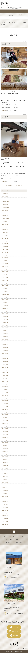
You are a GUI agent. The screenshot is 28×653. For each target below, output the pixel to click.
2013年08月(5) (5, 485)
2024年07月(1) (5, 249)
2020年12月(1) (5, 322)
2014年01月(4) (5, 476)
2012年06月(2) (5, 515)
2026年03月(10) (5, 207)
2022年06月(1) (5, 299)
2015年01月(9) (5, 459)
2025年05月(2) (5, 229)
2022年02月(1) (5, 311)
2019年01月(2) (5, 356)
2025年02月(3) (5, 235)
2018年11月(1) (5, 358)
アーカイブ (4, 190)
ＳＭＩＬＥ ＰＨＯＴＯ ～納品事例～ (14, 14)
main (14, 185)
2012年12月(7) (5, 504)
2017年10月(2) (5, 384)
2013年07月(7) (5, 487)
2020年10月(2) (5, 327)
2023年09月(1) (5, 263)
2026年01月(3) (5, 213)
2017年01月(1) (5, 406)
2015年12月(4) (5, 431)
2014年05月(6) (5, 468)
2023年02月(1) (5, 277)
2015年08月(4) (5, 440)
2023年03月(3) (5, 274)
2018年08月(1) (5, 361)
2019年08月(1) (5, 347)
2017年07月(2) (5, 392)
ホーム (2, 14)
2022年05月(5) (5, 302)
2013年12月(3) (5, 479)
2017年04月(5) (5, 398)
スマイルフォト (9, 539)
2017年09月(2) (5, 386)
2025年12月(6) (5, 215)
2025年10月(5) (5, 221)
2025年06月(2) (5, 227)
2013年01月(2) (5, 501)
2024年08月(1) (5, 246)
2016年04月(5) (5, 423)
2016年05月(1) (5, 420)
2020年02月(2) (5, 339)
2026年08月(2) (5, 193)
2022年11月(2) (5, 285)
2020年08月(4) (5, 333)
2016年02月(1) (5, 428)
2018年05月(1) (5, 370)
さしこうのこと (12, 536)
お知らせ (5, 536)
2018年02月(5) (5, 378)
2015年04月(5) (5, 451)
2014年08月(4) (5, 462)
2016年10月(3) (5, 412)
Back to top (14, 531)
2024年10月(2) (5, 241)
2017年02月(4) (5, 403)
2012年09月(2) (5, 507)
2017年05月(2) (5, 395)
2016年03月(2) (5, 426)
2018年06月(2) (5, 367)
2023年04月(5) (5, 271)
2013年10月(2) (5, 482)
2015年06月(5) (5, 445)
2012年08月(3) (5, 510)
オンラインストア (10, 542)
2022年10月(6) (5, 288)
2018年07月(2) (5, 364)
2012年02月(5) (5, 524)
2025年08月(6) (5, 224)
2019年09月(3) (5, 344)
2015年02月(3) (5, 456)
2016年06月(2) (5, 417)
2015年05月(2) (5, 448)
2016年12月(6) (5, 409)
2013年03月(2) (5, 496)
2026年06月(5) (5, 198)
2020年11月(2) (5, 325)
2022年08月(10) (5, 294)
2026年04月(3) (5, 204)
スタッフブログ (18, 539)
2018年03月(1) (5, 375)
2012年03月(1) (5, 521)
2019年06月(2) (5, 350)
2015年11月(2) (5, 434)
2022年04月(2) (5, 305)
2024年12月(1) (5, 238)
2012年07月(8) (5, 513)
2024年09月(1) (5, 243)
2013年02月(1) (5, 499)
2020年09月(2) (5, 330)
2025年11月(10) (5, 218)
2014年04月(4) (5, 470)
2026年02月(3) (5, 210)
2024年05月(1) (5, 255)
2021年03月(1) (5, 316)
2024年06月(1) (5, 252)
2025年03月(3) (5, 232)
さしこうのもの (22, 536)
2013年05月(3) (5, 490)
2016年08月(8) (5, 414)
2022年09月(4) (5, 291)
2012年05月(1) (5, 518)
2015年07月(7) (5, 442)
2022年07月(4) (5, 297)
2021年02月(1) (5, 319)
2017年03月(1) (5, 400)
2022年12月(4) (5, 283)
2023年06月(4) (5, 269)
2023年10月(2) (5, 260)
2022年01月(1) (5, 313)
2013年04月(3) (5, 493)
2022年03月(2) (5, 308)
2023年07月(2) (5, 266)
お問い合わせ (19, 542)
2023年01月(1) (5, 280)
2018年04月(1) (5, 372)
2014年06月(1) (5, 465)
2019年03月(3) (5, 353)
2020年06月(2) (5, 336)
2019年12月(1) (5, 342)
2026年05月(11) (5, 201)
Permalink (4, 110)
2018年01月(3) (5, 381)
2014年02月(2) (5, 473)
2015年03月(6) (5, 454)
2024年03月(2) (5, 257)
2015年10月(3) (5, 437)
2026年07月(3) (5, 196)
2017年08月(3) (5, 389)
